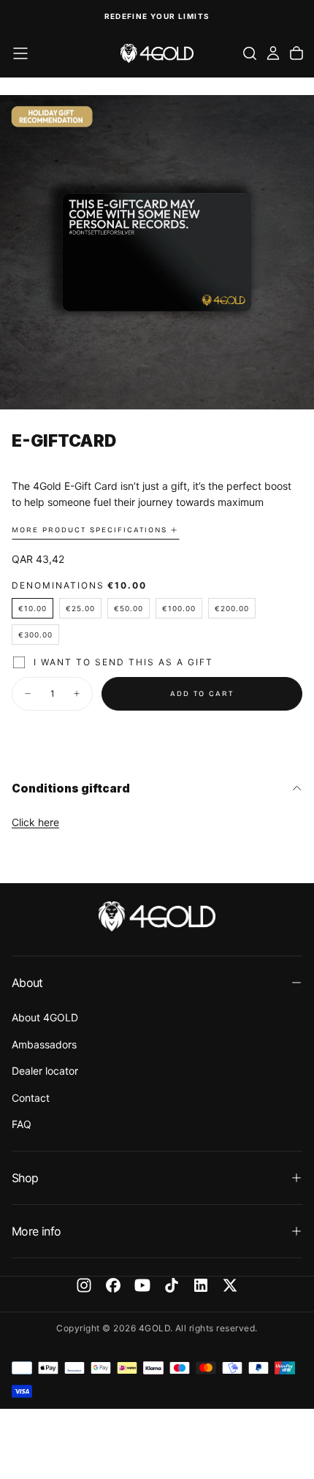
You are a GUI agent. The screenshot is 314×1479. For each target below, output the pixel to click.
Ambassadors (44, 1044)
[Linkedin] (201, 1285)
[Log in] (273, 53)
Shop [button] (25, 1177)
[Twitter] (230, 1285)
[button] (20, 53)
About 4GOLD (45, 1017)
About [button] (27, 982)
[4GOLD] (157, 916)
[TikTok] (171, 1285)
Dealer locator (45, 1070)
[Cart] (296, 53)
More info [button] (36, 1231)
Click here (35, 822)
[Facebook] (113, 1285)
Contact (31, 1098)
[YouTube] (142, 1285)
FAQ (21, 1124)
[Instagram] (84, 1285)
